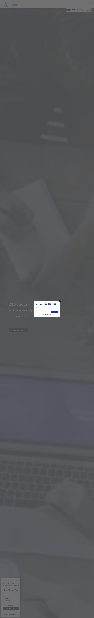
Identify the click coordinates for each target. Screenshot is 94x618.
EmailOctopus (49, 314)
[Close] (60, 301)
